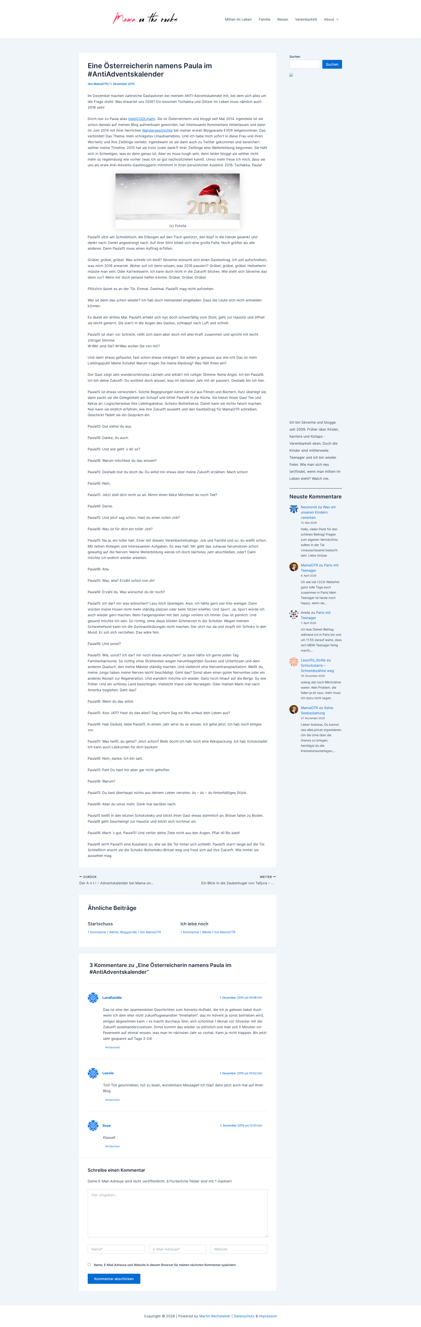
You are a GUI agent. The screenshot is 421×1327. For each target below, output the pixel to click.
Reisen (282, 19)
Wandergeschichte (157, 130)
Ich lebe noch (194, 923)
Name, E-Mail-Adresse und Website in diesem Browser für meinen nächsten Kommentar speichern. (165, 1265)
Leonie (108, 1073)
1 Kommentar (97, 932)
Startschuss (100, 923)
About (329, 19)
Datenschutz (244, 1316)
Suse (106, 1125)
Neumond (309, 507)
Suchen (294, 56)
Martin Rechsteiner (214, 1316)
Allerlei (113, 932)
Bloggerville (128, 932)
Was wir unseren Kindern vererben (318, 512)
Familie (264, 19)
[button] (336, 19)
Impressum (268, 1316)
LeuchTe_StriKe (313, 660)
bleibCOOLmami (141, 118)
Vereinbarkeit (306, 19)
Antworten (112, 1047)
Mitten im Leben (238, 19)
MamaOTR (309, 565)
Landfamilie (112, 998)
